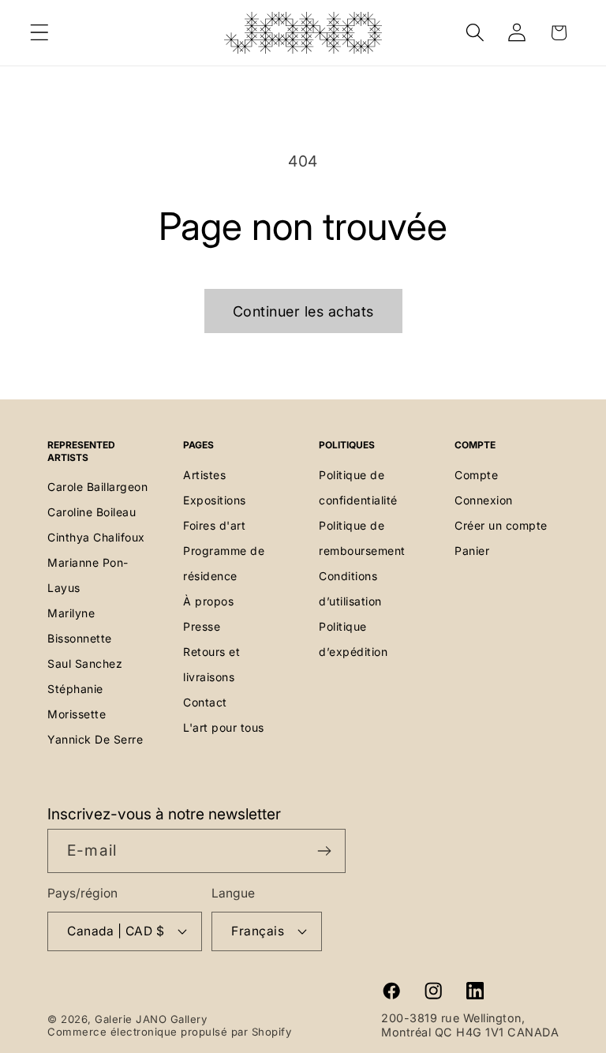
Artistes (204, 475)
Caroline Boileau (91, 512)
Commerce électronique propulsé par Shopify (169, 1031)
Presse (201, 626)
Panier (471, 550)
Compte (476, 475)
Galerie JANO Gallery (151, 1019)
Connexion (483, 500)
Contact (205, 702)
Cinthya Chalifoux (96, 537)
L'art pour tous (223, 727)
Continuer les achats (303, 311)
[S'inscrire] (324, 851)
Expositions (214, 500)
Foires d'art (214, 525)
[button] (40, 33)
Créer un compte (501, 525)
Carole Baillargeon (97, 486)
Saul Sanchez (84, 663)
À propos (208, 601)
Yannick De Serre (95, 739)
